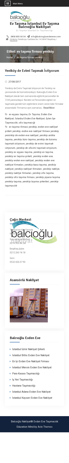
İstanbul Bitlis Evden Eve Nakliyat (30, 355)
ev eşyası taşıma (18, 114)
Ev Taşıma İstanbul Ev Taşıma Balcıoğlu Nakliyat (34, 25)
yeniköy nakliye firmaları (18, 173)
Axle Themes (45, 426)
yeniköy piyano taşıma (48, 177)
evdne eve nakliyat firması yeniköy (40, 131)
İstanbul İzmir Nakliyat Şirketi (28, 349)
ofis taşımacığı (27, 122)
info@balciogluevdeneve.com (46, 36)
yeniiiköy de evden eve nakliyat (21, 135)
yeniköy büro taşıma (25, 139)
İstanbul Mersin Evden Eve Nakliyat (32, 367)
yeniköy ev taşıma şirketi (18, 156)
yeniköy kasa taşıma (36, 164)
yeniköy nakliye (51, 168)
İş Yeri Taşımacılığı (22, 379)
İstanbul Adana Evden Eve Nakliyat (31, 391)
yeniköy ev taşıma (43, 152)
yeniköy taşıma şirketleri (36, 181)
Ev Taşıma (34, 114)
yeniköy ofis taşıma (43, 173)
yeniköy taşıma (13, 181)
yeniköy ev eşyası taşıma (18, 152)
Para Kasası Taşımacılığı (25, 373)
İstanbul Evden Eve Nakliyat (30, 118)
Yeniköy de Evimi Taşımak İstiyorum (32, 70)
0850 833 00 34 (18, 36)
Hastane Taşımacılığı (23, 385)
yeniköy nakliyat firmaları (28, 168)
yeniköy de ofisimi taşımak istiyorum (36, 147)
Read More (49, 108)
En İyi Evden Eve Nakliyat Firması (30, 361)
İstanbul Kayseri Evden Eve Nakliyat (32, 397)
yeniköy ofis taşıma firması (19, 177)
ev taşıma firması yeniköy (23, 126)
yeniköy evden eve (43, 156)
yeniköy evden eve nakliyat (19, 160)
